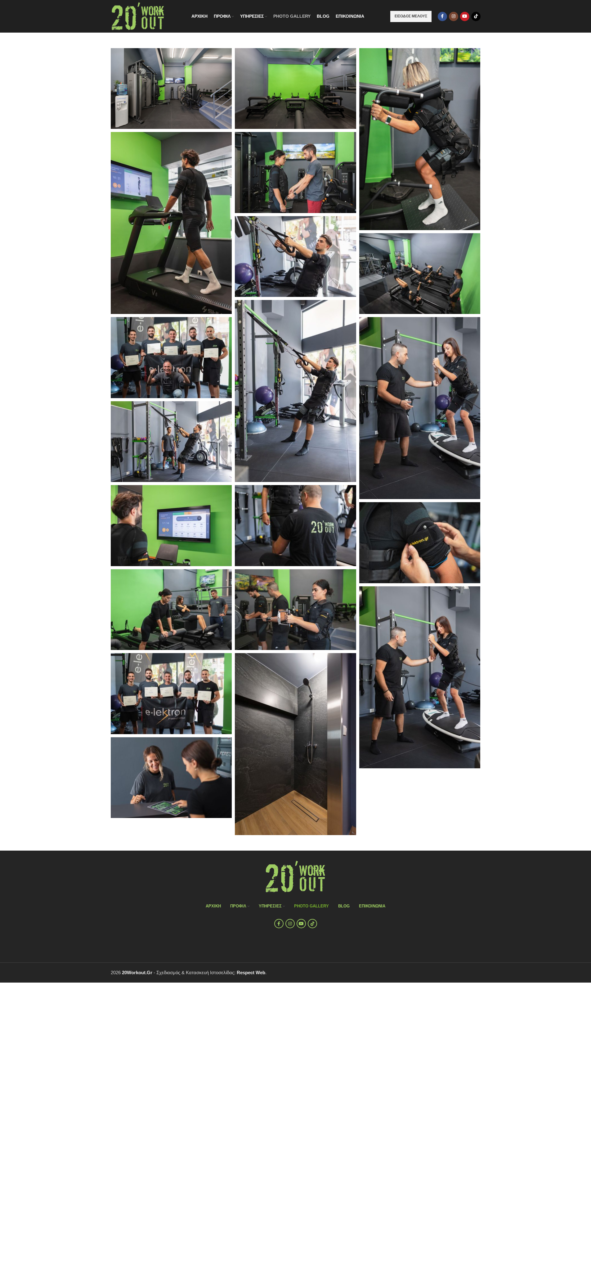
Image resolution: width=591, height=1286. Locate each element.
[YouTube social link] (464, 16)
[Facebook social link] (442, 16)
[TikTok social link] (476, 16)
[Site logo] (138, 15)
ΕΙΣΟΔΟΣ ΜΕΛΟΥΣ (411, 16)
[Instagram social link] (453, 16)
